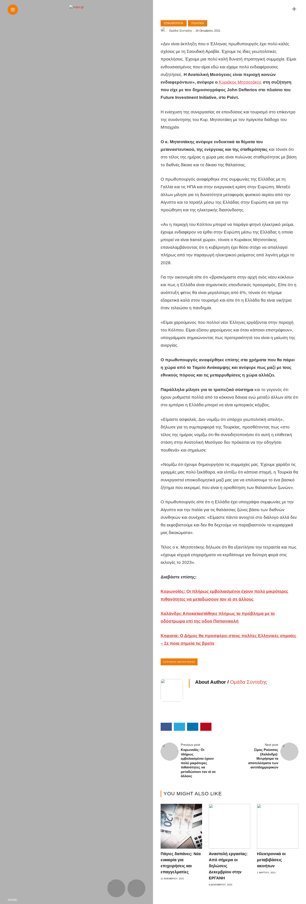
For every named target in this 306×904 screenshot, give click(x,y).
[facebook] (22, 900)
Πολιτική (197, 23)
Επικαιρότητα (173, 23)
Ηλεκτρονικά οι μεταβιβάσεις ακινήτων (271, 860)
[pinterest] (50, 900)
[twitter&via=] (31, 900)
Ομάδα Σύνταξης (180, 30)
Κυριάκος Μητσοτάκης (240, 82)
